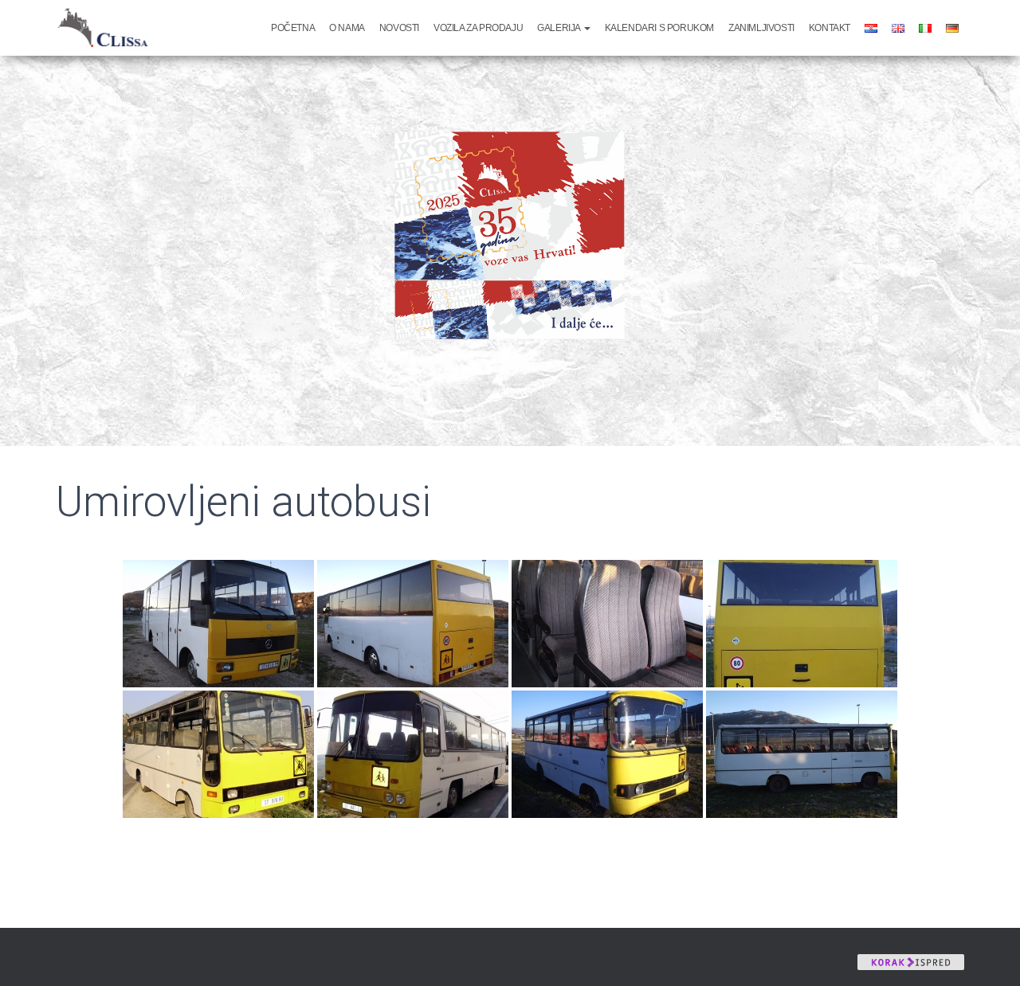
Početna (293, 27)
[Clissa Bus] (108, 28)
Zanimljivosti (761, 27)
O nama (347, 27)
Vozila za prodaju (478, 27)
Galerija (559, 27)
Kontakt (829, 27)
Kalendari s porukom (659, 27)
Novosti (399, 27)
